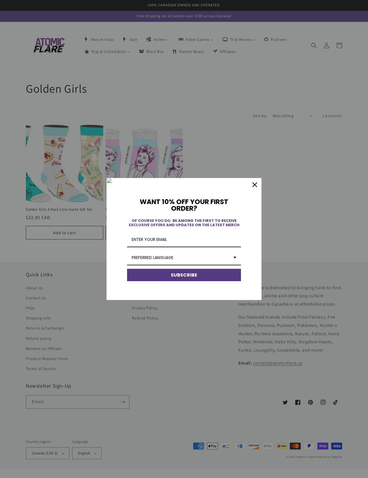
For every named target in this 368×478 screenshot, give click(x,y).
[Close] (255, 185)
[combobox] (184, 258)
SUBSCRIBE (184, 275)
